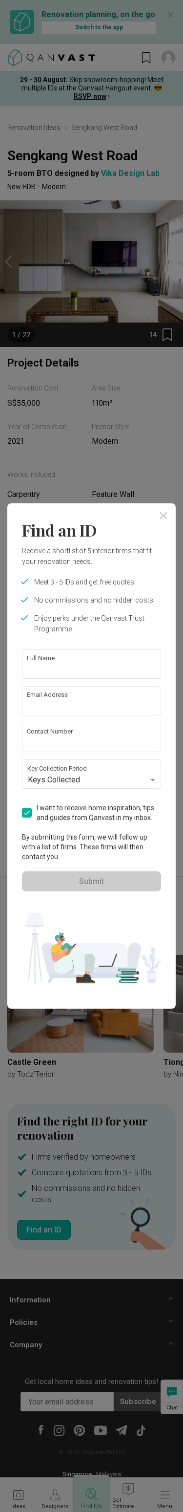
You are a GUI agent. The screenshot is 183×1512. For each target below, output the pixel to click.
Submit (91, 881)
